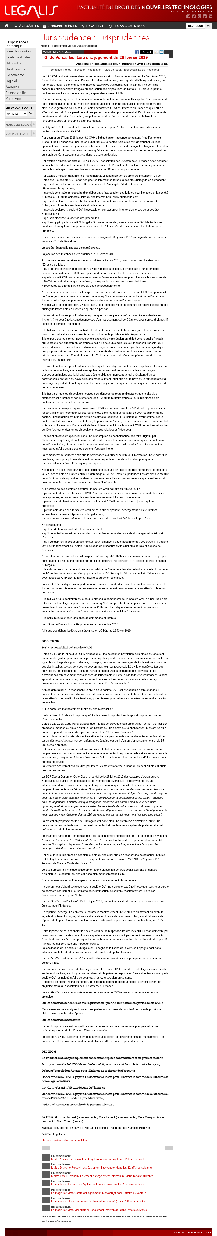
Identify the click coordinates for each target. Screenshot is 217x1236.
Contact (180, 1232)
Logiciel (11, 80)
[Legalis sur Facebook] (188, 16)
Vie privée (13, 98)
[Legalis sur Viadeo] (199, 16)
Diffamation (14, 63)
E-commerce (15, 74)
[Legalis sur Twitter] (194, 16)
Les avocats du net (131, 25)
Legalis (19, 124)
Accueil (45, 46)
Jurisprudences (62, 25)
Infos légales (201, 1232)
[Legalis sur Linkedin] (205, 16)
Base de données (18, 51)
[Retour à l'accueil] (8, 25)
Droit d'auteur (15, 68)
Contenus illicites (18, 57)
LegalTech (95, 25)
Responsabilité (16, 92)
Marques (12, 86)
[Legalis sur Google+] (210, 16)
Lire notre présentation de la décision (64, 1140)
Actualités (29, 25)
